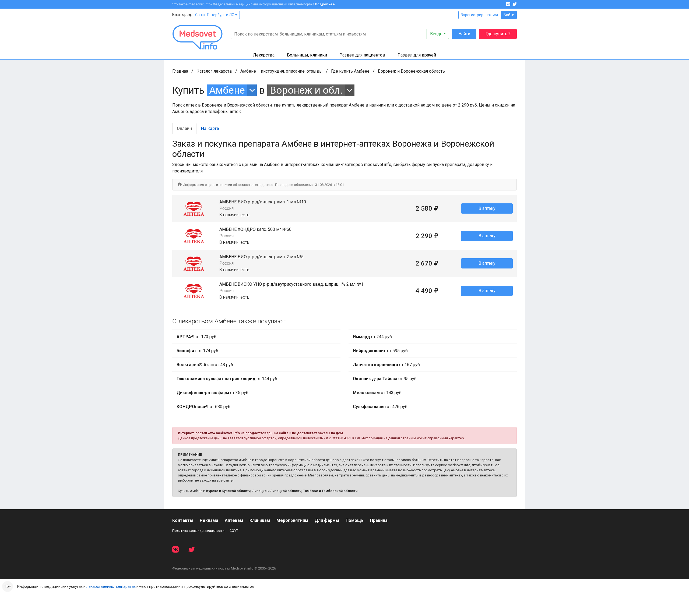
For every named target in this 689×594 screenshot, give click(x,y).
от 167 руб (386, 364)
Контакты (182, 520)
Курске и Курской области (228, 491)
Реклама (209, 520)
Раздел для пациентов (362, 55)
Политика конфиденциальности (198, 531)
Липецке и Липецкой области (276, 491)
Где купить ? (498, 33)
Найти (464, 33)
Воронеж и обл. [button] (306, 90)
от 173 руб (196, 336)
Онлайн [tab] (184, 128)
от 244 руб (372, 336)
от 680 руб (203, 406)
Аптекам (234, 520)
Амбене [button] (227, 90)
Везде (436, 33)
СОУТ (234, 531)
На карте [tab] (210, 128)
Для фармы (327, 520)
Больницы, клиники (307, 55)
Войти (509, 15)
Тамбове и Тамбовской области (330, 491)
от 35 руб (212, 392)
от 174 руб (197, 350)
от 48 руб (205, 364)
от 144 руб (227, 378)
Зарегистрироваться (479, 15)
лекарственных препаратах (111, 586)
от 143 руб (377, 392)
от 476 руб (380, 406)
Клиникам (259, 520)
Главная (180, 71)
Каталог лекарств (214, 71)
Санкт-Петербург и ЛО (215, 15)
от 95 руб (385, 378)
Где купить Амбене (350, 71)
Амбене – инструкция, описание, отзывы (281, 71)
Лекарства (264, 55)
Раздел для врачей (417, 55)
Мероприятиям (292, 520)
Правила (379, 520)
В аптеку (487, 208)
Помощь (355, 520)
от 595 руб (380, 350)
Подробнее (325, 4)
